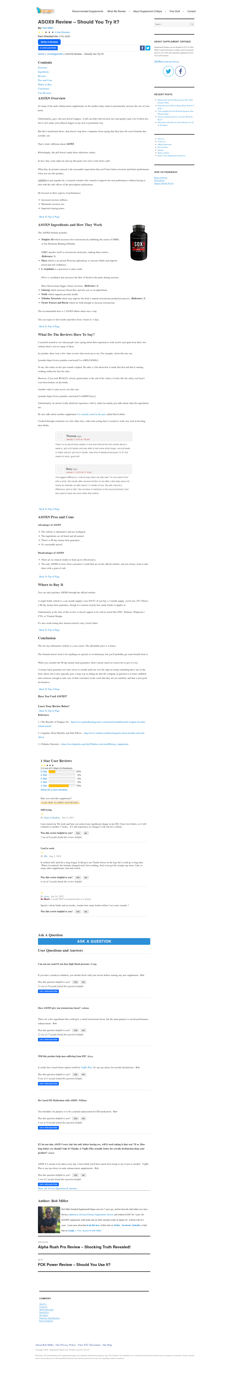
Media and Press (163, 153)
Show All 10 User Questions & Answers (57, 1188)
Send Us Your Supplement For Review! (172, 155)
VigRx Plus (86, 1067)
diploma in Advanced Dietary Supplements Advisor (91, 1214)
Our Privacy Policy (66, 1344)
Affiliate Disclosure (165, 144)
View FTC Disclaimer (89, 1344)
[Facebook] (142, 48)
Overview (42, 67)
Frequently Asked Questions (49, 1318)
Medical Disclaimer (46, 1309)
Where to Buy (45, 84)
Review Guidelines (46, 1321)
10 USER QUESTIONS (48, 48)
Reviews (42, 76)
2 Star (44, 782)
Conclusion (43, 88)
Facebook (126, 1225)
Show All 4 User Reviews (54, 789)
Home (41, 54)
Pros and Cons (45, 80)
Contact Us (43, 1307)
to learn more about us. (166, 61)
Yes (78, 833)
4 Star (44, 775)
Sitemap (160, 150)
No (86, 833)
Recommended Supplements (87, 11)
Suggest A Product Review (164, 183)
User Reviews (62, 32)
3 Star (44, 778)
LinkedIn (136, 1225)
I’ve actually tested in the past (91, 414)
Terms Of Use (44, 1312)
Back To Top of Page (49, 216)
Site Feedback (159, 180)
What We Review (116, 11)
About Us (42, 1304)
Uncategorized (55, 54)
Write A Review (49, 42)
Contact (191, 11)
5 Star (44, 771)
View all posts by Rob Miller (89, 1230)
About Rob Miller (44, 1344)
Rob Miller (48, 28)
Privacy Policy (163, 147)
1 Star (44, 785)
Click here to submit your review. (60, 802)
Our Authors (43, 1315)
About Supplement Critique (147, 11)
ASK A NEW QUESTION (48, 991)
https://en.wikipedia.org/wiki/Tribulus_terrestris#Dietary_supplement (94, 744)
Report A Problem (160, 177)
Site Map (107, 1344)
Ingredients (43, 71)
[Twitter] (147, 48)
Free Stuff (175, 11)
